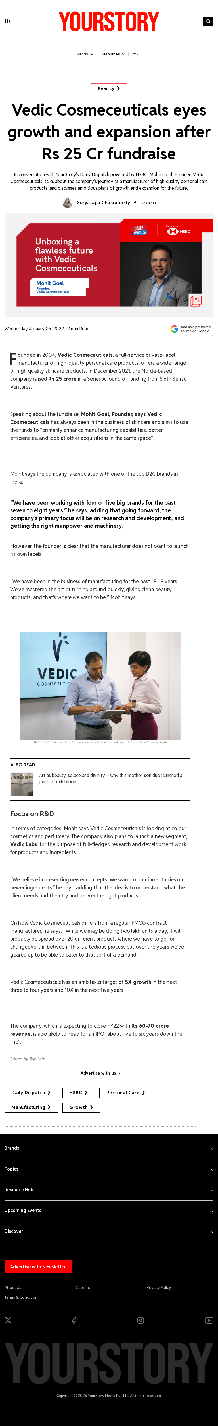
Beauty (106, 89)
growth (79, 1107)
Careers (83, 1287)
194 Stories (148, 203)
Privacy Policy (159, 1287)
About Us (13, 1287)
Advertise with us (98, 1073)
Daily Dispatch (28, 1093)
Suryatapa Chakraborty (103, 202)
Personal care (122, 1093)
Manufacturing (28, 1107)
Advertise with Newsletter (38, 1267)
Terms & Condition (21, 1297)
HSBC (76, 1093)
